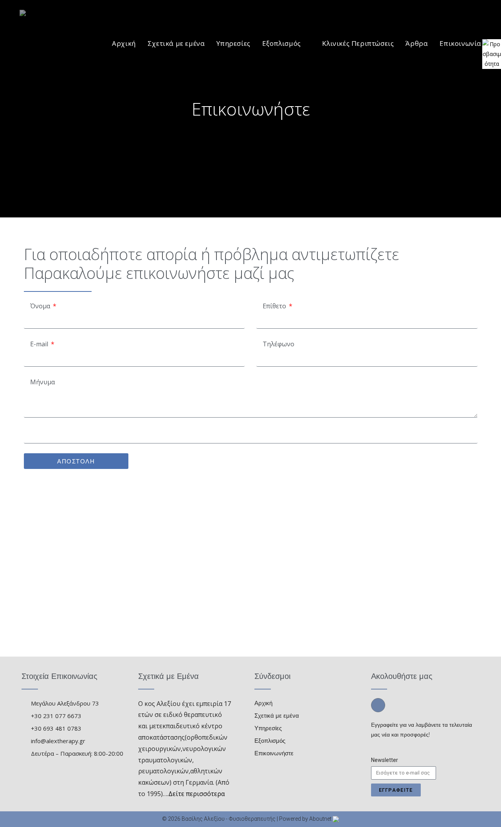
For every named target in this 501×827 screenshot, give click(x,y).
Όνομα (40, 306)
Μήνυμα (42, 382)
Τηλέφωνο (277, 344)
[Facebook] (378, 705)
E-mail (39, 344)
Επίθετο (274, 306)
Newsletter (384, 760)
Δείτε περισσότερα (196, 793)
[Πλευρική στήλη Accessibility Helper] (491, 48)
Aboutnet (320, 819)
